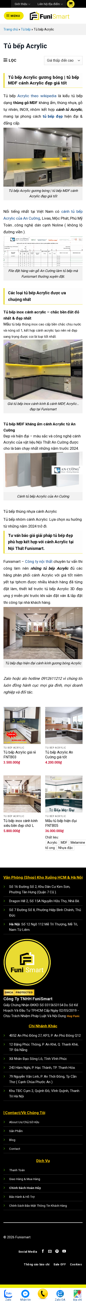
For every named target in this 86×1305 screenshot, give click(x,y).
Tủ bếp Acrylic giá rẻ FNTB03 (19, 754)
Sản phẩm (16, 1131)
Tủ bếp (26, 29)
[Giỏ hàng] (71, 4)
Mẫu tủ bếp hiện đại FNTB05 (61, 823)
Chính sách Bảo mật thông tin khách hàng (38, 1205)
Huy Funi (73, 1016)
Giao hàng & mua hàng (24, 1179)
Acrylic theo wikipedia (36, 96)
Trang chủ (10, 29)
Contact (14, 1148)
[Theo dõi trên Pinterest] (57, 1251)
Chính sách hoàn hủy (25, 1188)
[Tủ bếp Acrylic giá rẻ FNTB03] (22, 725)
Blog (12, 1140)
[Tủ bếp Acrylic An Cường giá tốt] (64, 725)
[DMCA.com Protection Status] (18, 992)
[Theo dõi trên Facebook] (42, 1251)
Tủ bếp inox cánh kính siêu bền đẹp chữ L (20, 823)
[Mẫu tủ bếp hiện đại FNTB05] (64, 793)
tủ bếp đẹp (52, 116)
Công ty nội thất (39, 561)
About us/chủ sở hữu (24, 1122)
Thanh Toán (17, 1170)
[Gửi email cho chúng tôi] (50, 1251)
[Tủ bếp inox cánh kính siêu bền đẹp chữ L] (22, 793)
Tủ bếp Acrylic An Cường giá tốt (59, 754)
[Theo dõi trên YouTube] (64, 1251)
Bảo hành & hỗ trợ (22, 1196)
